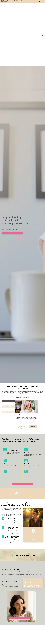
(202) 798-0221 (29, 582)
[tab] (8, 401)
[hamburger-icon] (42, 35)
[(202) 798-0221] (25, 582)
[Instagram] (39, 1)
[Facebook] (37, 1)
